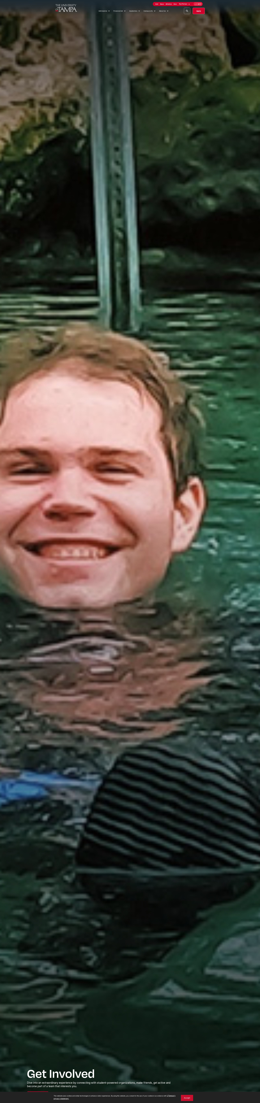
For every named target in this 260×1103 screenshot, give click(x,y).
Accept (187, 1098)
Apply (198, 11)
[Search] (187, 11)
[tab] (189, 4)
